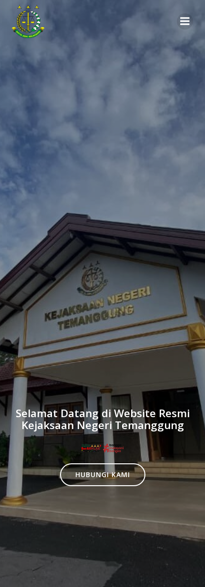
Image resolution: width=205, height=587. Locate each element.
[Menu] (185, 21)
